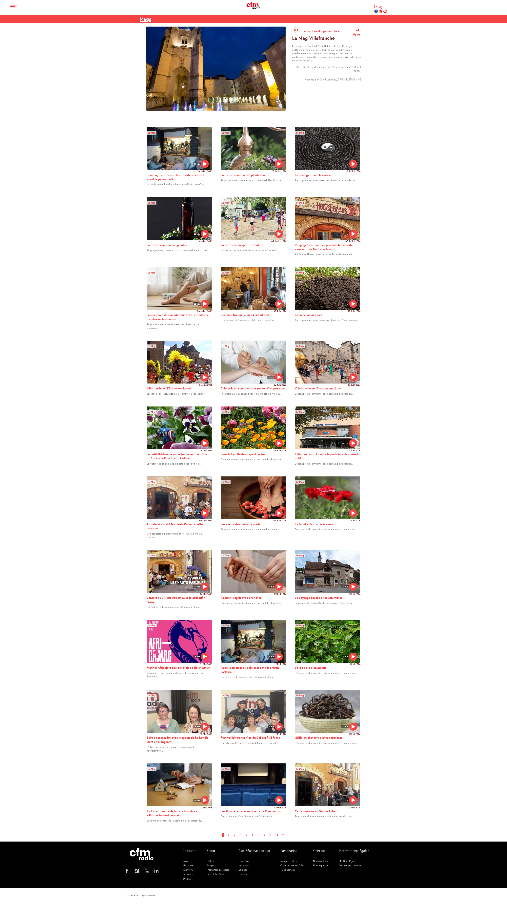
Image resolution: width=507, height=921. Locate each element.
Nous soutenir (287, 869)
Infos (185, 861)
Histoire (211, 861)
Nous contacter (321, 861)
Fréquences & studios (218, 869)
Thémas (187, 878)
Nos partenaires (288, 861)
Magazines (188, 865)
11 (283, 834)
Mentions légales (347, 861)
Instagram (244, 865)
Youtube (243, 869)
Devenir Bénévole (215, 874)
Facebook (244, 861)
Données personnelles (350, 865)
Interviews (188, 869)
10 (276, 834)
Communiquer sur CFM (292, 865)
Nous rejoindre (320, 865)
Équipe (210, 865)
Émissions (188, 874)
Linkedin (243, 874)
